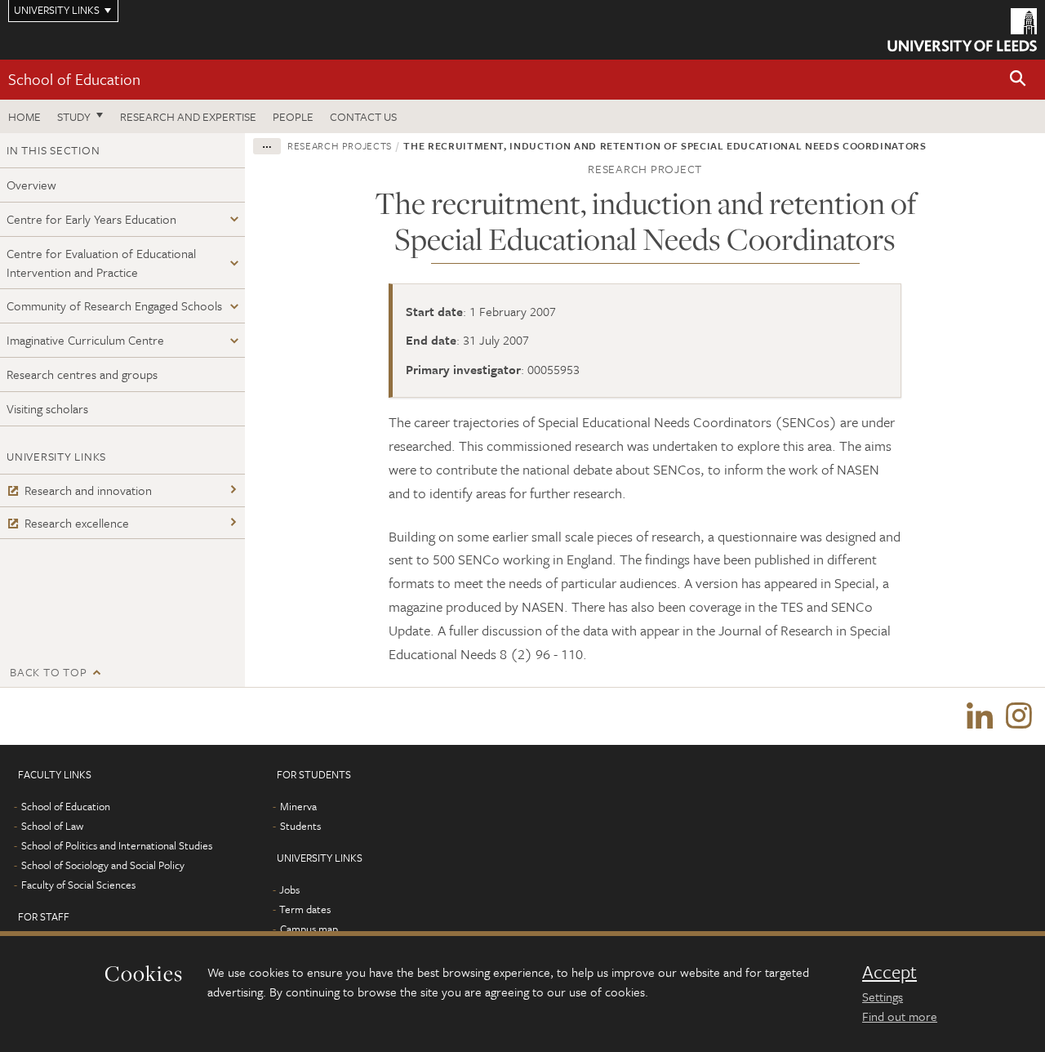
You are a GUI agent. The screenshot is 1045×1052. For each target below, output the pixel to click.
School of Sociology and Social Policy (103, 865)
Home (24, 116)
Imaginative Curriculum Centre (85, 340)
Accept (889, 972)
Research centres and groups (82, 374)
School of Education (74, 79)
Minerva (298, 806)
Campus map (309, 928)
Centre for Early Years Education (91, 219)
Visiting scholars (47, 408)
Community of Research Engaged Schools (114, 305)
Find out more (899, 1016)
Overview (31, 185)
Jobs (289, 889)
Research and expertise (188, 116)
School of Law (52, 826)
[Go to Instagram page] (1019, 716)
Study (74, 116)
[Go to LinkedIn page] (980, 716)
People (293, 116)
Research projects (339, 145)
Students (300, 826)
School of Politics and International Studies (116, 845)
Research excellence (76, 523)
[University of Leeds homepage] (962, 29)
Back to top (48, 671)
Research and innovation (88, 490)
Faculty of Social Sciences (78, 884)
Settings (882, 996)
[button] (1018, 79)
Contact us (363, 116)
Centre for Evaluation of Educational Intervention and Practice (101, 262)
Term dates (305, 909)
